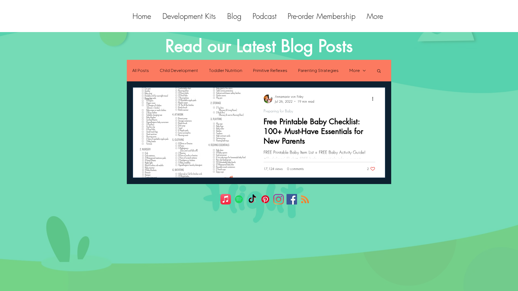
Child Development (179, 70)
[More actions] (374, 99)
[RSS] (305, 199)
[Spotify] (239, 199)
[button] (378, 71)
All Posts (140, 70)
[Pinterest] (265, 199)
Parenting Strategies (318, 70)
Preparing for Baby (278, 111)
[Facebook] (292, 199)
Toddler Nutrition (225, 70)
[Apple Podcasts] (225, 199)
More (354, 70)
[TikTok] (252, 199)
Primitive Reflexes (270, 70)
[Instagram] (278, 199)
